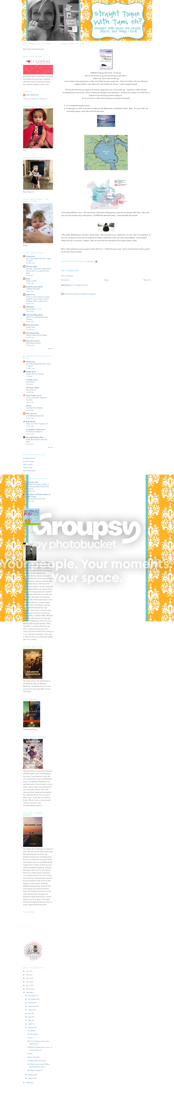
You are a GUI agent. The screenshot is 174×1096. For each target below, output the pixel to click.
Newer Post (65, 280)
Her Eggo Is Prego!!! (34, 1070)
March (30, 1027)
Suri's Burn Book (29, 470)
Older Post (147, 280)
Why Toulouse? (31, 390)
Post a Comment (67, 275)
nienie (28, 278)
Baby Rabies (30, 421)
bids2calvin (30, 294)
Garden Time (30, 327)
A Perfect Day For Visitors (36, 1060)
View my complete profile (35, 99)
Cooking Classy (32, 379)
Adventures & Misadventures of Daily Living (38, 495)
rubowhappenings (32, 332)
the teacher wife (32, 482)
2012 (28, 982)
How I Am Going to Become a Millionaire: (38, 1042)
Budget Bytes (31, 371)
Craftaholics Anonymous (35, 429)
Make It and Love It (33, 395)
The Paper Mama (32, 387)
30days (28, 405)
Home (106, 280)
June (30, 1017)
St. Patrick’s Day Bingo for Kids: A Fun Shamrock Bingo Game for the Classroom (37, 486)
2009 (28, 992)
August (31, 1009)
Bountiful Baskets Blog (35, 437)
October (31, 1002)
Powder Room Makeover (34, 431)
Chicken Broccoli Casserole (35, 374)
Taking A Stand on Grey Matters (36, 335)
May (30, 1020)
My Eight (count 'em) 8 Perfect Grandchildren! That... (38, 1065)
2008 (28, 1082)
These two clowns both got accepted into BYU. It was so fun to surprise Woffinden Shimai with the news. (37, 299)
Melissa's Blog (31, 266)
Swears (29, 1053)
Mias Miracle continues (33, 343)
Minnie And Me (31, 281)
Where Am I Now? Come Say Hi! (37, 424)
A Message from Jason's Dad (35, 499)
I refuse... (30, 1037)
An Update (31, 1030)
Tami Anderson (32, 95)
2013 (28, 978)
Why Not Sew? (31, 413)
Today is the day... (34, 1057)
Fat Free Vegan (28, 461)
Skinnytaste (30, 256)
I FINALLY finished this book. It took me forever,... (39, 1048)
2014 (28, 975)
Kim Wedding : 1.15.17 (33, 309)
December (32, 995)
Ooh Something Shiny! (34, 314)
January (31, 1078)
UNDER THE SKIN (33, 289)
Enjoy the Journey (33, 340)
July (30, 1013)
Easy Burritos (30, 382)
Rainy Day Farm (32, 324)
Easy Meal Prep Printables (34, 408)
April (30, 1024)
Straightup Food (29, 458)
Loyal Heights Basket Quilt (35, 416)
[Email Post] (96, 261)
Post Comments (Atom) (79, 285)
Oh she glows (28, 464)
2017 (28, 971)
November (32, 999)
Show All (50, 348)
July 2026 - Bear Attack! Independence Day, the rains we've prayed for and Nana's (38, 270)
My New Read (32, 1034)
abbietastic (30, 306)
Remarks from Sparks (34, 286)
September (32, 1006)
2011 (28, 985)
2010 (28, 989)
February (31, 1074)
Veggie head (27, 467)
